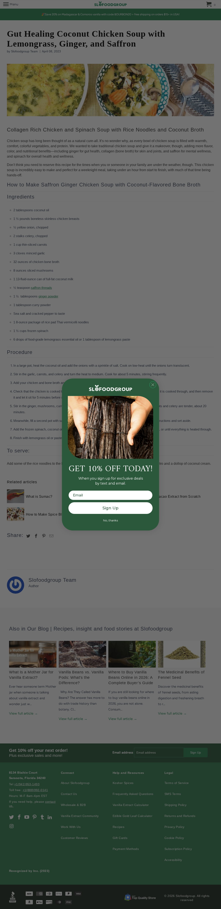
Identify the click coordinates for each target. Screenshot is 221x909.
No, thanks (110, 520)
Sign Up (110, 508)
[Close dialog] (153, 385)
